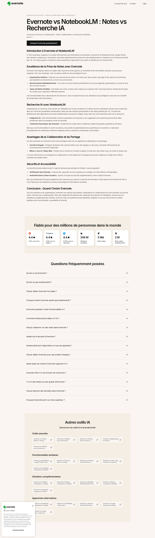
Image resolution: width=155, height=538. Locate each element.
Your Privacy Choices (18, 530)
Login (144, 3)
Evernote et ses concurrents (35, 15)
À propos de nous (120, 3)
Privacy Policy (7, 523)
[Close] (33, 506)
